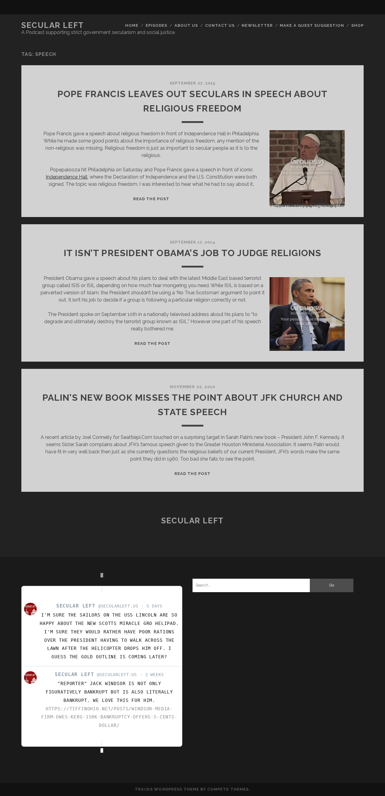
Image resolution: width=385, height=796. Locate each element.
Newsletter (257, 25)
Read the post (151, 199)
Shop (357, 25)
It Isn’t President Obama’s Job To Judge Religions (193, 253)
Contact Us (220, 25)
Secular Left (52, 25)
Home (131, 25)
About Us (186, 25)
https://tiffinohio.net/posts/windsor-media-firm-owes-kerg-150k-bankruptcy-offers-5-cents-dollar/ (109, 717)
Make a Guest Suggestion (312, 25)
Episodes (156, 25)
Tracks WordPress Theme (167, 789)
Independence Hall (67, 177)
